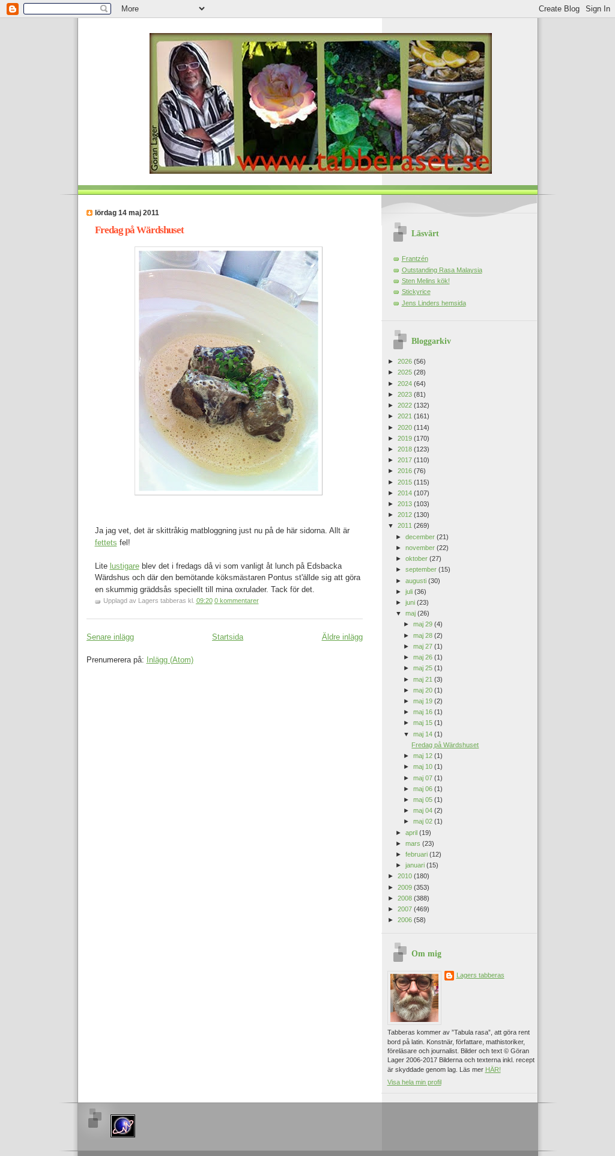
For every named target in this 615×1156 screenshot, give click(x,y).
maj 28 (423, 635)
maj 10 (423, 766)
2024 (406, 383)
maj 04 (423, 810)
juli (409, 591)
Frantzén (415, 258)
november (421, 547)
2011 (406, 525)
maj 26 (423, 657)
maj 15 (423, 722)
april (412, 832)
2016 (406, 470)
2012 (406, 514)
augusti (416, 580)
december (421, 536)
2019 (406, 438)
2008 (406, 898)
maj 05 (423, 799)
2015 (406, 482)
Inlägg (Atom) (170, 659)
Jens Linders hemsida (434, 303)
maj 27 (423, 646)
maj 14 (423, 734)
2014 (406, 493)
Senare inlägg (110, 636)
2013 (406, 503)
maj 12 (423, 755)
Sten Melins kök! (426, 280)
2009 (406, 887)
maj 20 (423, 690)
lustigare (124, 565)
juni (411, 602)
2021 (406, 416)
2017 (406, 459)
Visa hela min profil (414, 1082)
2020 (406, 427)
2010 (406, 875)
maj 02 (423, 821)
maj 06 (423, 788)
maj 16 (423, 711)
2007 (406, 909)
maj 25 (423, 667)
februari (417, 854)
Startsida (227, 636)
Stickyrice (416, 291)
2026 (406, 361)
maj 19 (423, 701)
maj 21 (423, 679)
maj (411, 613)
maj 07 (423, 777)
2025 (406, 372)
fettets (106, 542)
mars (413, 843)
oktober (417, 558)
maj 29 (423, 624)
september (421, 569)
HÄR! (493, 1069)
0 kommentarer (236, 600)
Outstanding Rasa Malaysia (442, 270)
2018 (406, 449)
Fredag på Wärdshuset (139, 230)
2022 (406, 405)
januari (415, 865)
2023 (406, 394)
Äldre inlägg (342, 636)
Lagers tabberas (480, 975)
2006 (406, 919)
